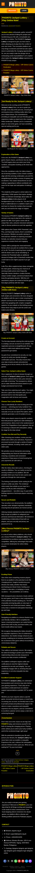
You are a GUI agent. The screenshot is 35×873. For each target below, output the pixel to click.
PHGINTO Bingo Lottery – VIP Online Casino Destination (26, 768)
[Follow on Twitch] (30, 861)
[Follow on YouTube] (23, 861)
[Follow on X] (8, 861)
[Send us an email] (12, 861)
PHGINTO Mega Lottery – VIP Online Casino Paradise (9, 768)
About (23, 866)
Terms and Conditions (17, 867)
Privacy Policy (14, 866)
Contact (29, 866)
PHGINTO (17, 25)
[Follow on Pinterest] (19, 861)
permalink (16, 762)
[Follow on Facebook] (5, 861)
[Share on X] (17, 753)
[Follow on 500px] (26, 861)
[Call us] (15, 861)
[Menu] (3, 4)
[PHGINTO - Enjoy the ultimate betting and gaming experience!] (17, 4)
